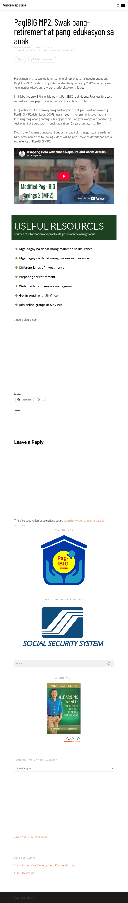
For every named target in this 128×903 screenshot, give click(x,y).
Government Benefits (40, 50)
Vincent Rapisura (24, 47)
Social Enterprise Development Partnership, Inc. (45, 865)
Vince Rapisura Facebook (31, 837)
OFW (64, 50)
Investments (56, 50)
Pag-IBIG (71, 50)
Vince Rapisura (14, 5)
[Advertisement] (64, 356)
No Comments (43, 59)
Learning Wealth (25, 872)
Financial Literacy (23, 50)
